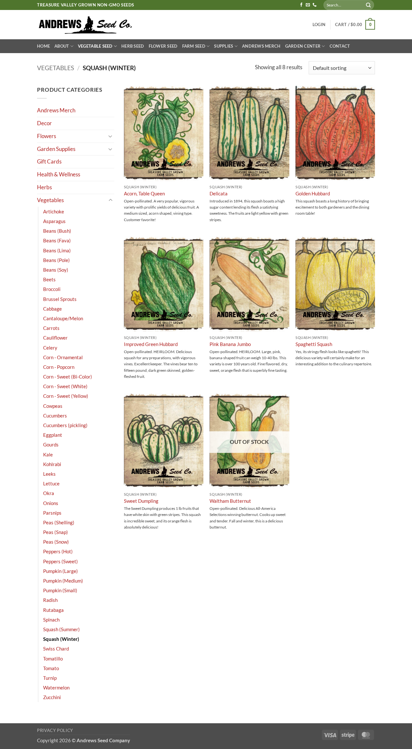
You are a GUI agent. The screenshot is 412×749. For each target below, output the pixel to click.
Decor (44, 123)
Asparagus (54, 221)
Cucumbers (55, 415)
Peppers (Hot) (58, 551)
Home (43, 46)
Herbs (44, 187)
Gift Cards (49, 161)
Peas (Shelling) (58, 522)
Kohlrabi (52, 464)
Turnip (50, 678)
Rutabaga (53, 610)
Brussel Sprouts (60, 299)
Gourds (51, 444)
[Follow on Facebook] (301, 5)
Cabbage (52, 309)
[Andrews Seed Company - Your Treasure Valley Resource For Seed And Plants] (86, 24)
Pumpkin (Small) (60, 590)
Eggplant (52, 435)
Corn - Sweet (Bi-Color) (67, 376)
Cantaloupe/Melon (63, 318)
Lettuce (51, 483)
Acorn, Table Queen (144, 193)
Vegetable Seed (95, 46)
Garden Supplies (56, 148)
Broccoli (52, 289)
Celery (50, 348)
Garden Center (303, 46)
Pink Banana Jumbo (230, 344)
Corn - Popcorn (58, 367)
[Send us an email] (308, 5)
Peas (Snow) (56, 542)
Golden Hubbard (312, 193)
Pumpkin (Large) (60, 571)
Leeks (49, 474)
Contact (340, 46)
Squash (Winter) (61, 639)
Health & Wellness (58, 174)
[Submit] (368, 5)
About (61, 46)
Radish (50, 600)
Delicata (219, 193)
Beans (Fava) (57, 240)
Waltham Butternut (230, 501)
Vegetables (55, 67)
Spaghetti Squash (313, 344)
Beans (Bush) (57, 231)
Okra (48, 493)
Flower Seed (163, 46)
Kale (48, 454)
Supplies (223, 46)
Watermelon (56, 687)
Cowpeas (52, 406)
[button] (319, 25)
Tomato (51, 668)
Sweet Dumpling (141, 501)
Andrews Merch (261, 46)
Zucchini (52, 697)
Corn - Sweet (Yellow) (65, 396)
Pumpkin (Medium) (63, 581)
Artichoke (53, 211)
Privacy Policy (55, 730)
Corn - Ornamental (63, 357)
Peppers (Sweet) (60, 561)
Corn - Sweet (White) (65, 386)
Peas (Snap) (55, 532)
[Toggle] (110, 136)
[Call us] (315, 5)
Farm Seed (193, 46)
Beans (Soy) (55, 270)
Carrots (51, 328)
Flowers (46, 136)
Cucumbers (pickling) (65, 425)
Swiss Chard (56, 648)
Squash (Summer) (61, 629)
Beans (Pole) (56, 260)
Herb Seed (132, 46)
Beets (49, 279)
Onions (50, 503)
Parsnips (52, 513)
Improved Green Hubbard (151, 344)
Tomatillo (53, 658)
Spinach (51, 620)
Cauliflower (55, 338)
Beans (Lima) (57, 250)
